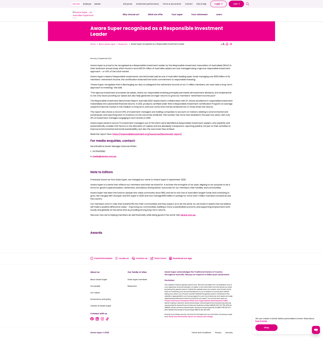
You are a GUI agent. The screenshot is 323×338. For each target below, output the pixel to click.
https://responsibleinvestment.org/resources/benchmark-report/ (147, 134)
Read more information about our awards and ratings (191, 317)
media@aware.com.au (104, 156)
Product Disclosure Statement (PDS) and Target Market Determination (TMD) (196, 301)
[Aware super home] (84, 14)
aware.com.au (187, 215)
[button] (218, 4)
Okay (271, 327)
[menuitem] (131, 14)
